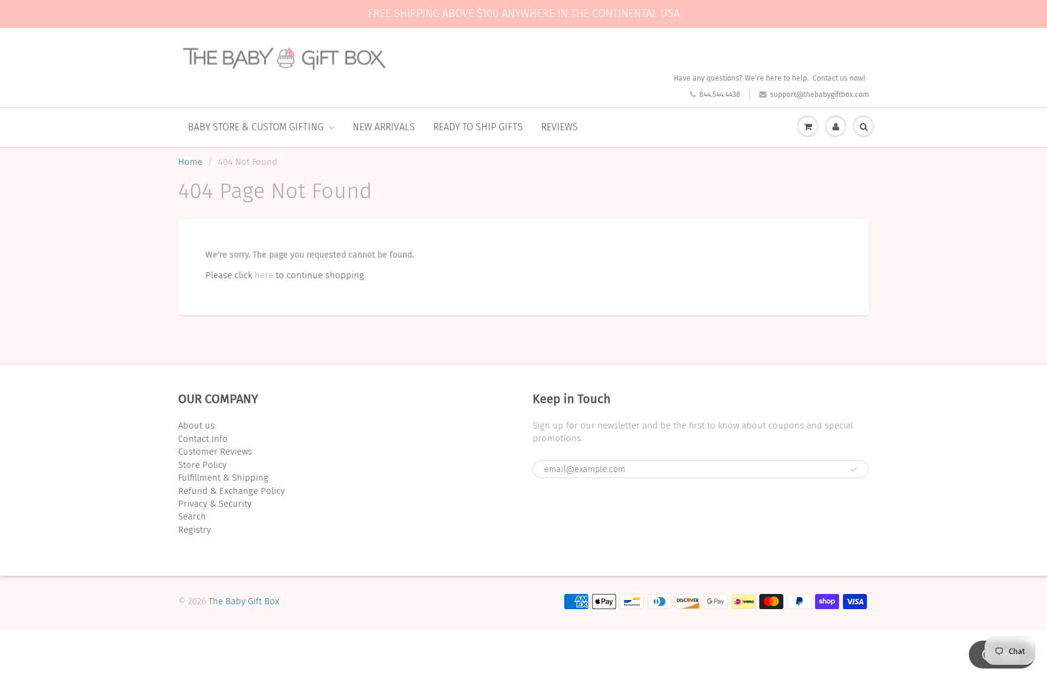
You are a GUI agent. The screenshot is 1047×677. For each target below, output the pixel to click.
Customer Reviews (215, 451)
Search (192, 516)
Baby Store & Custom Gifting (256, 127)
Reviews (559, 127)
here (263, 275)
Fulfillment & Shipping (223, 477)
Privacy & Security (214, 503)
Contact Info (203, 438)
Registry (194, 529)
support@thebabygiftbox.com (819, 94)
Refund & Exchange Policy (231, 490)
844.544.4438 (719, 94)
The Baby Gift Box (243, 601)
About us (196, 425)
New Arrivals (384, 127)
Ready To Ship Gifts (478, 127)
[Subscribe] (853, 469)
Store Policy (202, 464)
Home (190, 161)
